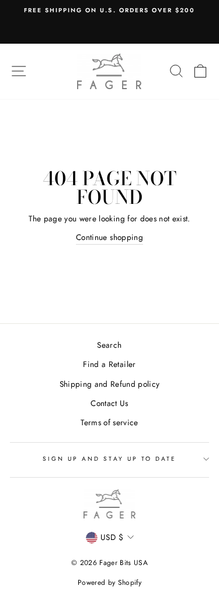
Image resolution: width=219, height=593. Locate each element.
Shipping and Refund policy (110, 384)
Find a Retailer (109, 364)
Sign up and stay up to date (110, 458)
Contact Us (109, 403)
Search (109, 345)
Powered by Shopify (109, 582)
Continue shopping (109, 237)
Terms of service (109, 422)
